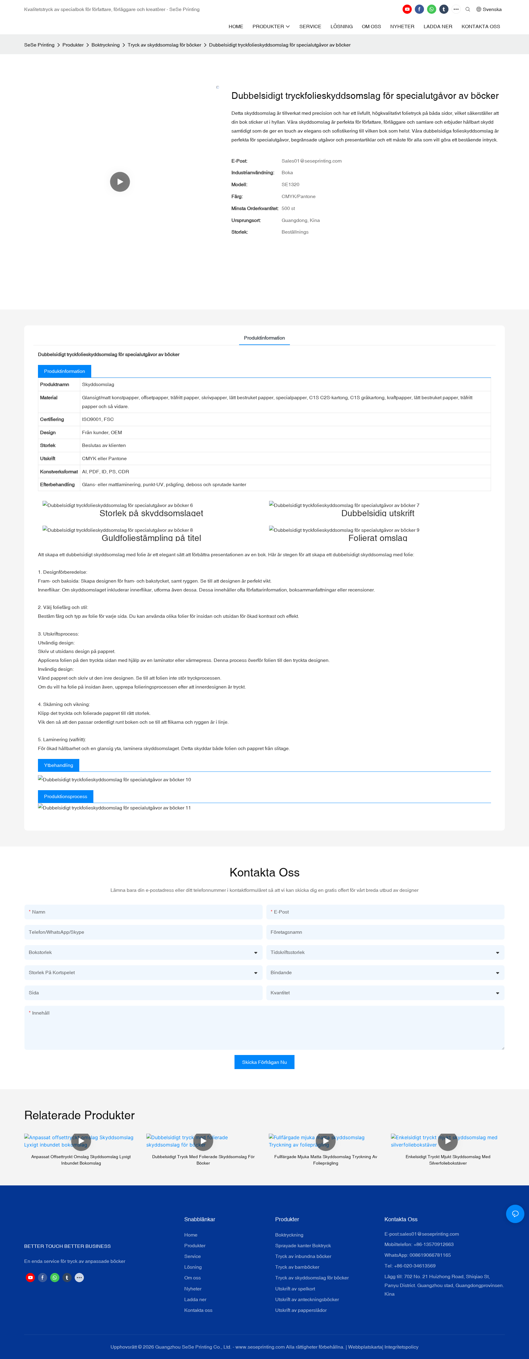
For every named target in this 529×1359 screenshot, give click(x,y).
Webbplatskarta (365, 1347)
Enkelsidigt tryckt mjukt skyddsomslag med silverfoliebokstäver (448, 1160)
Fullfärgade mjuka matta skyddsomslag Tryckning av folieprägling (325, 1160)
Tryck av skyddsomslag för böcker (164, 44)
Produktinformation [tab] (264, 337)
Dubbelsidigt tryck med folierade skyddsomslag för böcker (203, 1160)
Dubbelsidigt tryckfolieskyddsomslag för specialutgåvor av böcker (280, 44)
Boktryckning (106, 44)
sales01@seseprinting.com (429, 1234)
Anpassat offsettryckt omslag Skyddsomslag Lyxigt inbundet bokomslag (81, 1160)
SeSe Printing (39, 44)
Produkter (73, 44)
